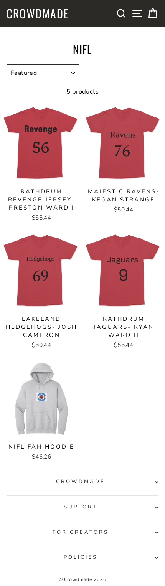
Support (81, 506)
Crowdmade (38, 13)
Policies (80, 557)
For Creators (81, 532)
